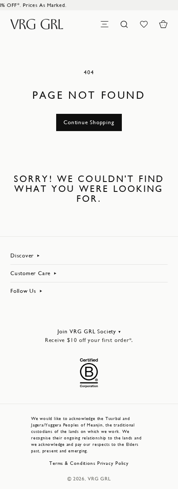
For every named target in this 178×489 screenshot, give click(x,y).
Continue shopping (89, 122)
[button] (163, 24)
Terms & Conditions (72, 463)
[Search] (124, 24)
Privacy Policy (113, 463)
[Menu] (104, 24)
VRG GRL (99, 479)
